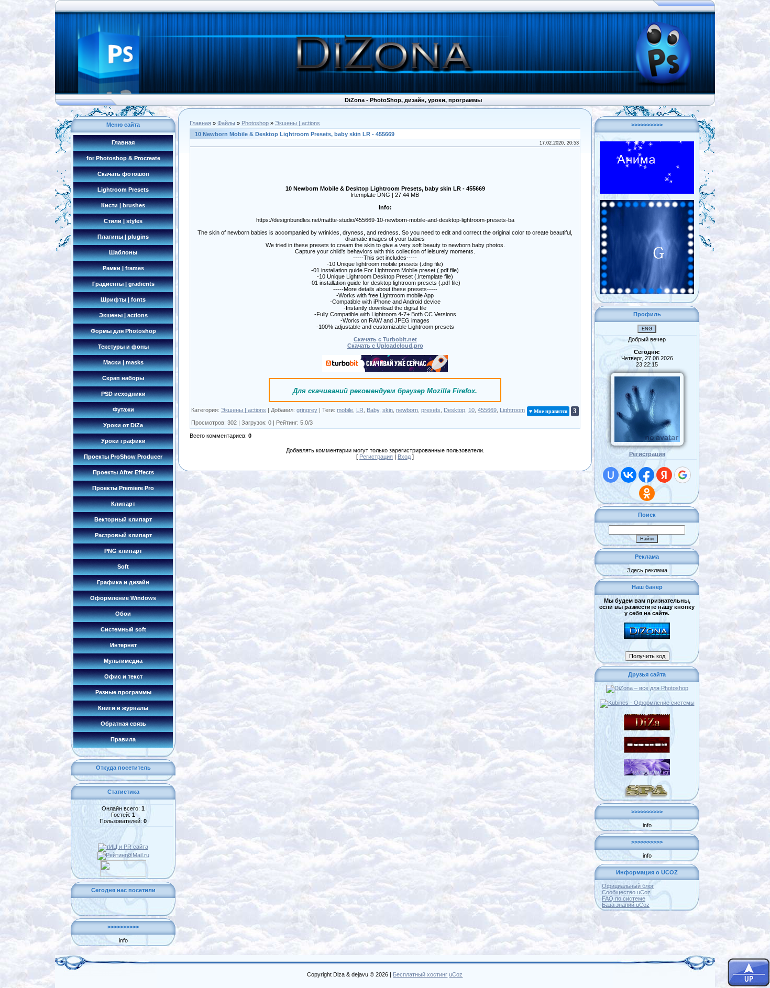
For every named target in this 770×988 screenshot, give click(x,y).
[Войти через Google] (682, 475)
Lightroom (512, 410)
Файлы (226, 123)
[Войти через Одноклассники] (647, 493)
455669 (487, 410)
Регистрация (376, 456)
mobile (345, 410)
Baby (373, 410)
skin (387, 410)
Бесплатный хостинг (420, 974)
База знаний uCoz (626, 905)
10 (471, 410)
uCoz (456, 974)
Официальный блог (628, 886)
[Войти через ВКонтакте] (628, 475)
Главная (200, 123)
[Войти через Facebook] (646, 475)
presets (431, 410)
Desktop (454, 410)
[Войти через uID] (611, 475)
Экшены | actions (297, 123)
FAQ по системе (623, 898)
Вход (404, 456)
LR (360, 410)
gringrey (306, 410)
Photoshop (255, 123)
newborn (407, 410)
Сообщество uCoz (626, 892)
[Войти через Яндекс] (664, 475)
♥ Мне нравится (548, 411)
